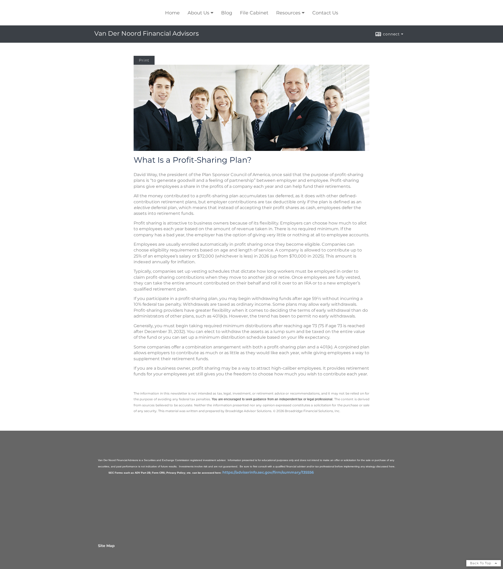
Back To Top (481, 563)
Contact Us (325, 13)
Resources (288, 13)
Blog (226, 13)
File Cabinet (254, 13)
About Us (198, 13)
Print (144, 60)
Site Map (106, 545)
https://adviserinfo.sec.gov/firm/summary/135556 (268, 472)
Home (172, 13)
